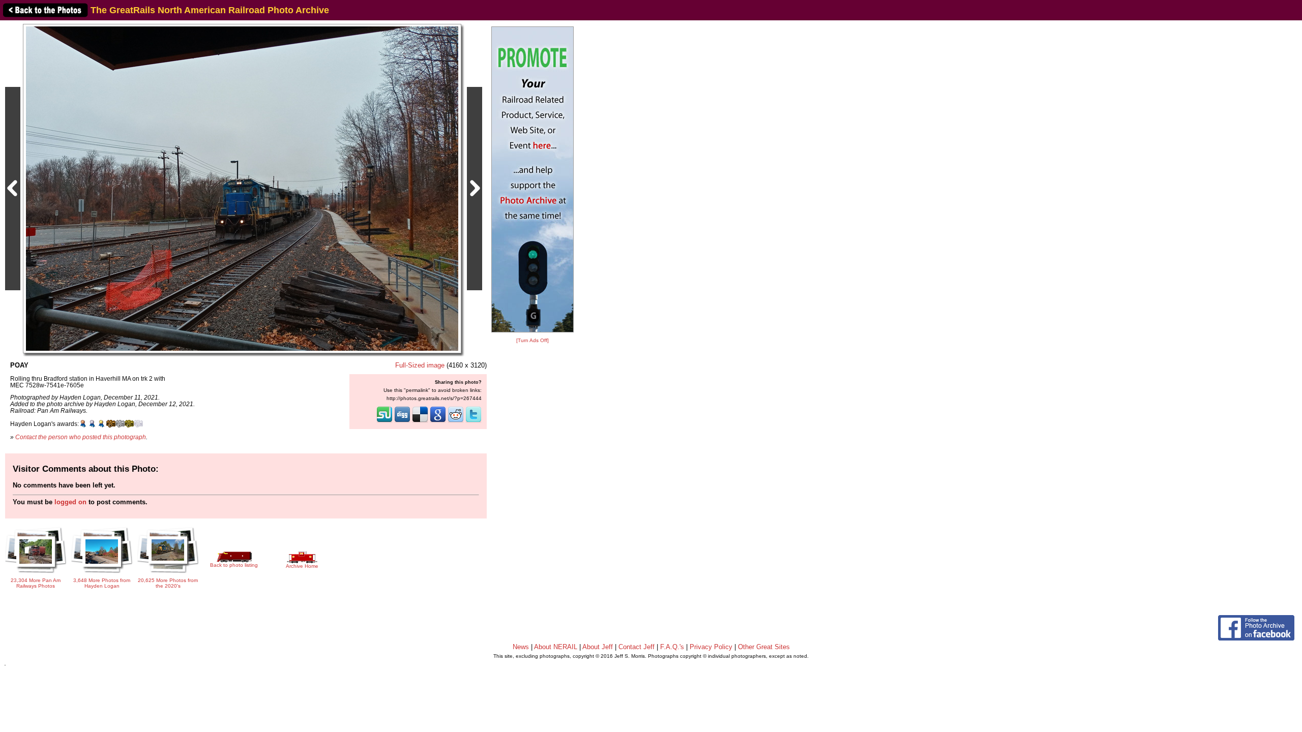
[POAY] (242, 188)
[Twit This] (473, 421)
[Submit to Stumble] (384, 421)
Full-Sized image (420, 365)
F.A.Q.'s (672, 647)
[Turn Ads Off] (532, 340)
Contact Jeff (636, 647)
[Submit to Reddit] (456, 421)
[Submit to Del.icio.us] (420, 421)
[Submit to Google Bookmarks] (438, 421)
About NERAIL (555, 647)
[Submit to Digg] (402, 421)
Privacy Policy (711, 647)
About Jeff (597, 647)
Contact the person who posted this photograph (80, 437)
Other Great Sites (764, 647)
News (521, 647)
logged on (70, 502)
